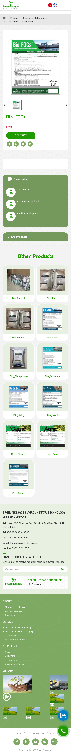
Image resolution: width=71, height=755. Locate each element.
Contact (21, 135)
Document (10, 655)
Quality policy (11, 615)
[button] (4, 104)
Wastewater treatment (15, 639)
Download (37, 584)
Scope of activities (13, 610)
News (7, 651)
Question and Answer (15, 663)
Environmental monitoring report (20, 631)
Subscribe (59, 569)
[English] (55, 5)
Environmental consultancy (18, 627)
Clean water (10, 635)
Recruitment (11, 659)
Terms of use (38, 733)
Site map (51, 733)
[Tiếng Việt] (50, 5)
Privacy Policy (22, 733)
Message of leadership (15, 606)
